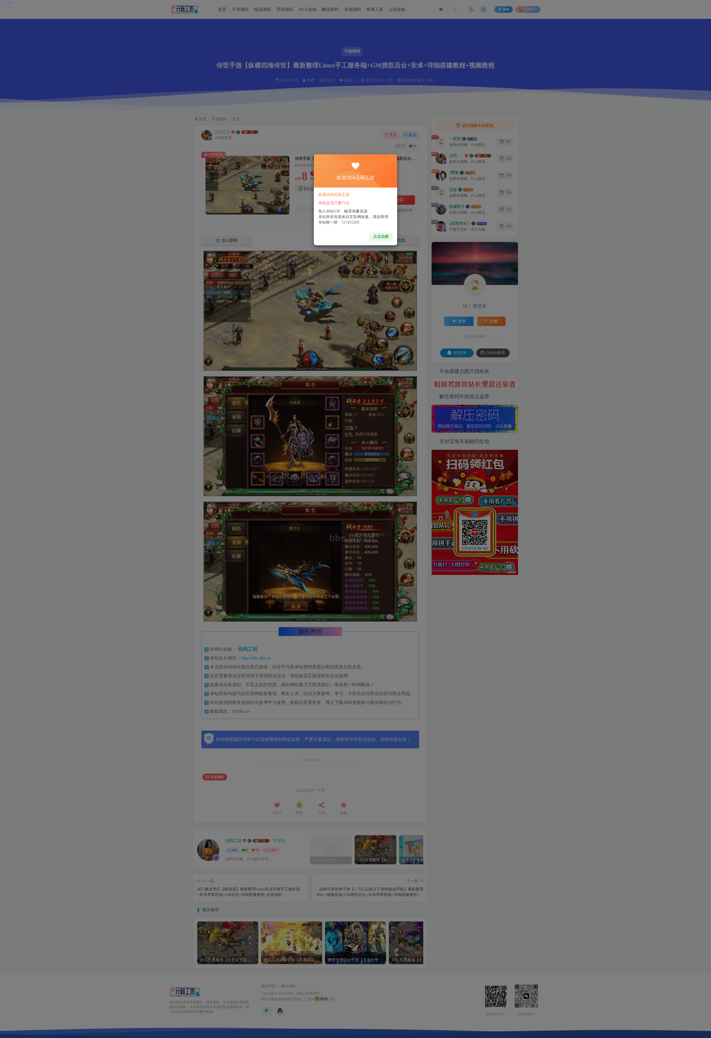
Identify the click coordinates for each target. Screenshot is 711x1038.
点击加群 (381, 236)
